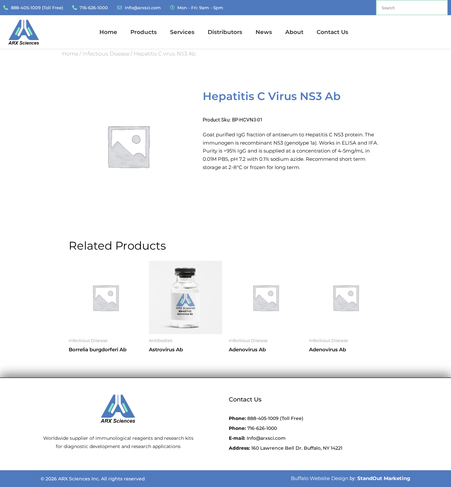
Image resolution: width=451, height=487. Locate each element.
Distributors (225, 32)
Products (143, 32)
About (294, 32)
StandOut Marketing (383, 478)
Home (108, 32)
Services (182, 32)
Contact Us (332, 32)
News (264, 32)
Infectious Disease (106, 54)
